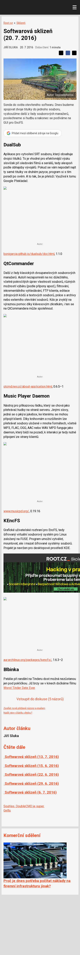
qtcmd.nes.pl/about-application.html (27, 386)
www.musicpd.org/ (16, 511)
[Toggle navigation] (74, 7)
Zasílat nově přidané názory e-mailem (24, 708)
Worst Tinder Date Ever (19, 688)
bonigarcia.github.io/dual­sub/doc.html (28, 254)
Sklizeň (21, 22)
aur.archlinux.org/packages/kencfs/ (27, 660)
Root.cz (8, 22)
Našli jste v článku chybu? (17, 712)
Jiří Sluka (10, 47)
